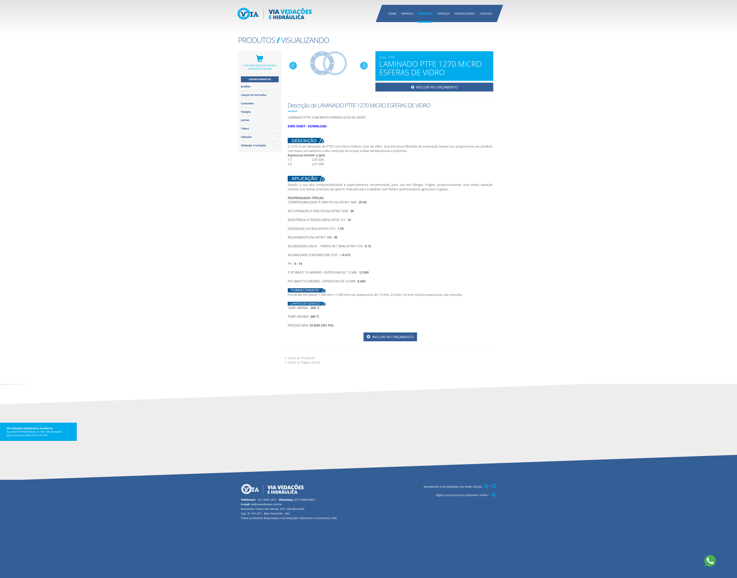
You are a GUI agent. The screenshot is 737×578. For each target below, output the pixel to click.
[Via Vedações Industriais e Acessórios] (274, 13)
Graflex (245, 86)
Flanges (246, 112)
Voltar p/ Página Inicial (304, 362)
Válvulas (246, 137)
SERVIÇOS (443, 13)
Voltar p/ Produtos (301, 358)
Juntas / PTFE (387, 57)
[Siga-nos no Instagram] (494, 486)
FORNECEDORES (464, 13)
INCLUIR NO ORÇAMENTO (436, 87)
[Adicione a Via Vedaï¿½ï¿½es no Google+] (487, 486)
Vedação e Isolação (253, 145)
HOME (392, 13)
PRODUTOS (425, 13)
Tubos (245, 128)
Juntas (245, 120)
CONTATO (486, 13)
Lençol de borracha (253, 95)
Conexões (247, 103)
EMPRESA (407, 13)
